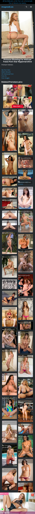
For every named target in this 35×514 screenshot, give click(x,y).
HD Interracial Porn (7, 74)
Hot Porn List (19, 1)
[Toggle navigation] (31, 7)
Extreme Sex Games (19, 3)
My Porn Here (5, 70)
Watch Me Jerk (6, 72)
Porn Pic (4, 76)
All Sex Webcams (8, 1)
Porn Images (5, 78)
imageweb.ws (7, 7)
